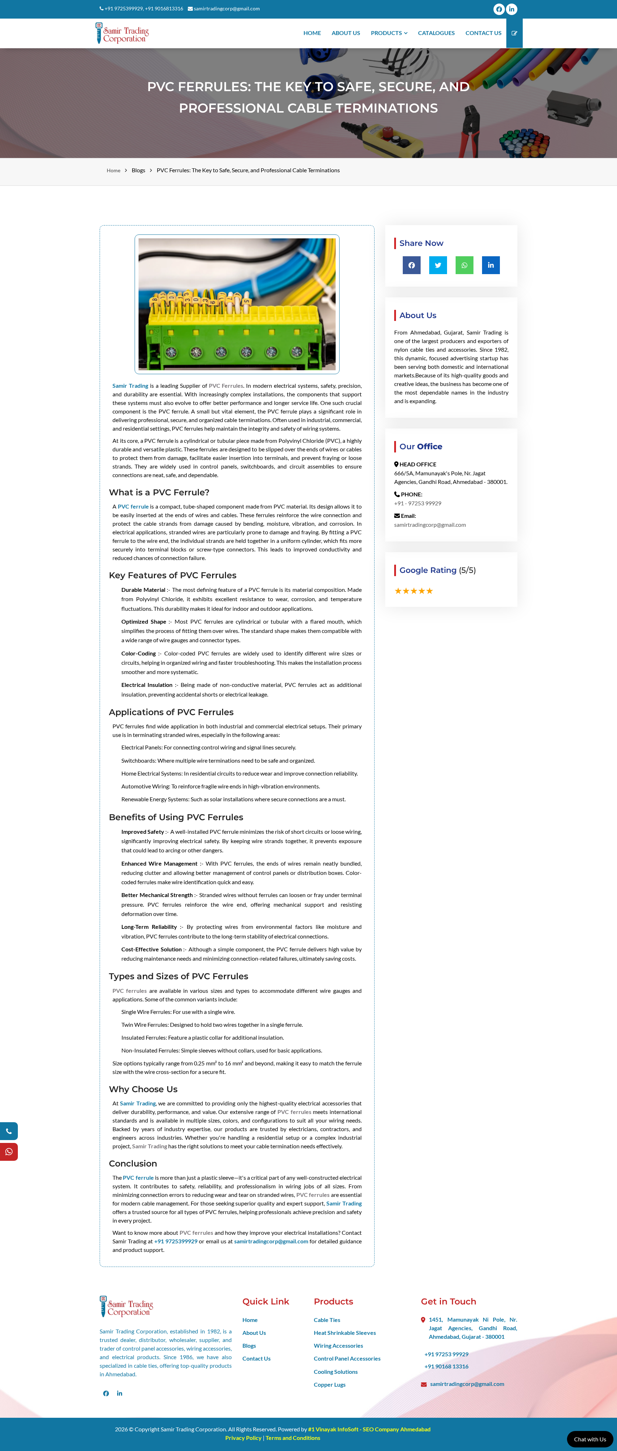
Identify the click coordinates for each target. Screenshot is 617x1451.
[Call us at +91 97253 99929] (9, 1131)
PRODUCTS (386, 32)
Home (113, 170)
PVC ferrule (133, 506)
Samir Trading (130, 385)
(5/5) (467, 570)
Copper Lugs (330, 1384)
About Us (254, 1332)
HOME (312, 32)
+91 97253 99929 (446, 1354)
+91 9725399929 (124, 8)
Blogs (249, 1345)
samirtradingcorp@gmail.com (227, 8)
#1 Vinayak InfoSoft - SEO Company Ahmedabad (369, 1429)
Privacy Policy (244, 1437)
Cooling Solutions (336, 1371)
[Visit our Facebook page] (499, 9)
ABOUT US (346, 32)
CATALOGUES (436, 32)
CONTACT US (484, 32)
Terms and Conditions (293, 1437)
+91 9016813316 (164, 8)
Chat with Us (590, 1439)
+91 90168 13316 (446, 1366)
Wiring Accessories (338, 1345)
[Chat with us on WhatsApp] (8, 1152)
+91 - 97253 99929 (417, 503)
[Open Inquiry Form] (514, 33)
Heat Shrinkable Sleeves (345, 1332)
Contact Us (256, 1358)
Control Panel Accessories (347, 1358)
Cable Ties (327, 1319)
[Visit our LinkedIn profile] (511, 9)
